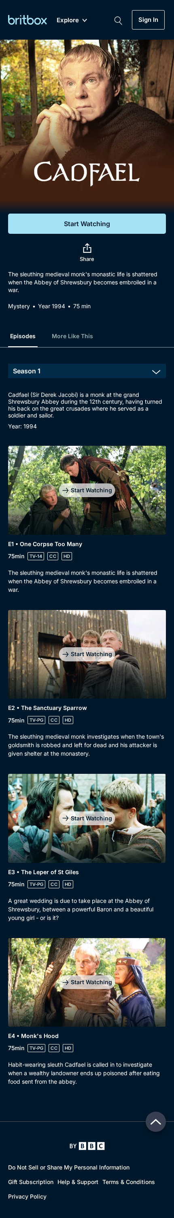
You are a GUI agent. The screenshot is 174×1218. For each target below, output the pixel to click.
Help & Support (77, 1181)
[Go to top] (156, 1122)
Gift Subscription (30, 1181)
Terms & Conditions (128, 1181)
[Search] (118, 20)
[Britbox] (27, 19)
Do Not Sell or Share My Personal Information (68, 1167)
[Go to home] (87, 1146)
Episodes (23, 336)
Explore (68, 20)
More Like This (72, 336)
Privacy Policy (27, 1196)
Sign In (148, 19)
